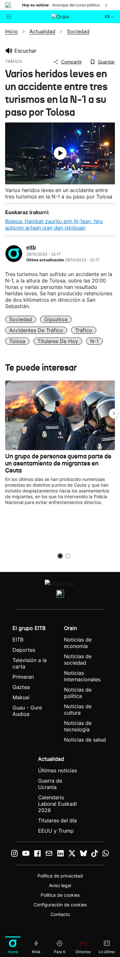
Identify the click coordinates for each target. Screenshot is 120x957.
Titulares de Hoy (57, 341)
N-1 (94, 341)
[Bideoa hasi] (60, 153)
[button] (114, 413)
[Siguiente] (106, 5)
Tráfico (83, 330)
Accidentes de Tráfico (36, 330)
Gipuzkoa (56, 319)
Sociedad (20, 319)
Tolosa (17, 341)
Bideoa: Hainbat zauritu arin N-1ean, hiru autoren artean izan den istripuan (54, 224)
